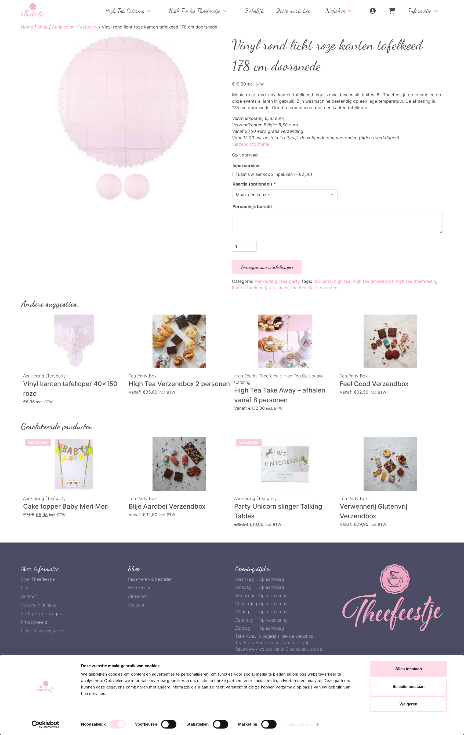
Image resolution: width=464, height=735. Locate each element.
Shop (42, 27)
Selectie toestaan (409, 686)
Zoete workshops (295, 10)
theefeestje (302, 287)
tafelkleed (279, 287)
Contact (29, 596)
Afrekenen (138, 596)
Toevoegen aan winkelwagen (267, 267)
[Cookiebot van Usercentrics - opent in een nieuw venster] (45, 724)
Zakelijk (254, 10)
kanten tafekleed (249, 287)
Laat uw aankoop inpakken (275, 174)
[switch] (168, 724)
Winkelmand (140, 587)
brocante (322, 281)
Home (27, 27)
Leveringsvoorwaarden (43, 630)
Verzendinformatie (250, 144)
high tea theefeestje (416, 281)
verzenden (326, 287)
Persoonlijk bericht (252, 206)
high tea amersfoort (373, 281)
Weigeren (408, 704)
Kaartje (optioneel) (254, 184)
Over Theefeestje (38, 579)
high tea (342, 281)
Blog (25, 587)
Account (136, 605)
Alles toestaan (408, 668)
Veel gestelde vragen (41, 613)
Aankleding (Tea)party (74, 27)
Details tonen (299, 724)
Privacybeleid (34, 622)
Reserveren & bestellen (150, 579)
